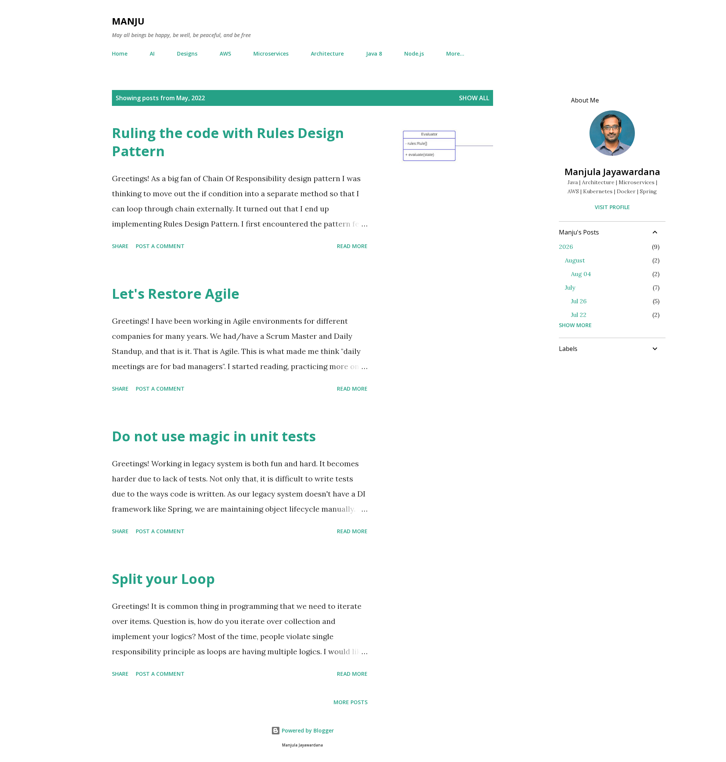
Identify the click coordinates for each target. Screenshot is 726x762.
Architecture (327, 53)
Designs (187, 53)
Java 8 (374, 53)
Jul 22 (578, 314)
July (570, 287)
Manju (128, 21)
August (575, 260)
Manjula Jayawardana (612, 171)
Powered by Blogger (307, 730)
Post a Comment (160, 246)
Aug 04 (581, 274)
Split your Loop (163, 579)
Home (119, 53)
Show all (474, 98)
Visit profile (612, 207)
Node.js (414, 53)
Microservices (271, 53)
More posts (351, 702)
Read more (352, 246)
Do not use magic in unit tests (214, 436)
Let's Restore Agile (175, 293)
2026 (566, 246)
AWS (225, 53)
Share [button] (120, 246)
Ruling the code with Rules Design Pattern (228, 142)
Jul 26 (578, 301)
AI (152, 53)
